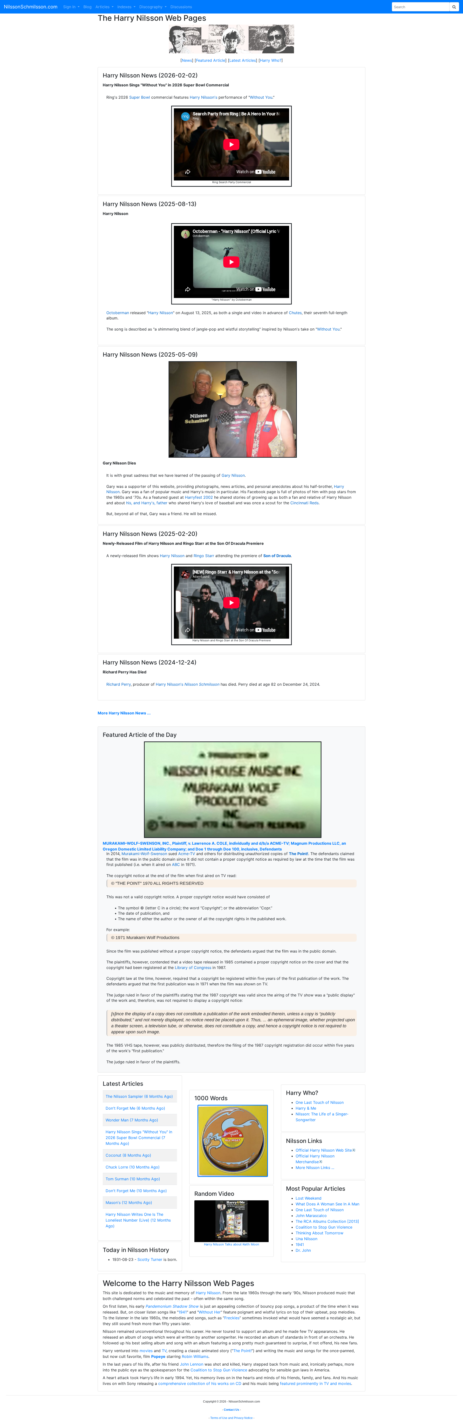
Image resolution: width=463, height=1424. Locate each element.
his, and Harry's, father (146, 502)
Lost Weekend (308, 1198)
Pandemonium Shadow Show (172, 1306)
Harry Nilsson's (203, 97)
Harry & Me (306, 1108)
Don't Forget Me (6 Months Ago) (135, 1108)
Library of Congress (193, 967)
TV (164, 1350)
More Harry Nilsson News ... (124, 713)
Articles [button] (103, 6)
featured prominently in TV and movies (315, 1383)
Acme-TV (186, 853)
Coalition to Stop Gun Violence (324, 1227)
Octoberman (117, 312)
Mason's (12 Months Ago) (129, 1202)
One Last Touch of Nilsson (320, 1102)
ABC (176, 864)
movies (146, 1350)
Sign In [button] (70, 6)
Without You (261, 97)
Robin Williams (195, 1356)
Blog (87, 6)
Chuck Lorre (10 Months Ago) (133, 1167)
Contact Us (231, 1409)
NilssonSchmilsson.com (30, 7)
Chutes (295, 312)
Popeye (158, 1356)
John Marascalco (311, 1215)
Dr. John (303, 1250)
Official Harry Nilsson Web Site (324, 1150)
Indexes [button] (125, 6)
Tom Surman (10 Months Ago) (133, 1178)
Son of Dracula (277, 555)
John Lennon (191, 1364)
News (187, 60)
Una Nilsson (306, 1238)
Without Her (210, 1312)
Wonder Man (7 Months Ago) (132, 1120)
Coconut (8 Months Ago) (128, 1155)
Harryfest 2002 (199, 497)
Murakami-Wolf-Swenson (144, 853)
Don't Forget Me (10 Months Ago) (136, 1190)
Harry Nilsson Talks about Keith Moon (231, 1244)
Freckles (231, 1317)
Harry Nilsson (160, 312)
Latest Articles (242, 60)
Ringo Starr (204, 555)
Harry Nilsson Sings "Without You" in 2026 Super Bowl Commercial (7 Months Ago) (139, 1137)
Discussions (181, 6)
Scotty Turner (149, 1259)
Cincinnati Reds (304, 502)
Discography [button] (151, 6)
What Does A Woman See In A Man (327, 1204)
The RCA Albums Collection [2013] (327, 1221)
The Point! (298, 853)
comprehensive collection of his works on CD (199, 1383)
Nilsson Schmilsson (201, 684)
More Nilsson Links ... (315, 1167)
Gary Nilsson (233, 475)
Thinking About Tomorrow (319, 1232)
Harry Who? (270, 60)
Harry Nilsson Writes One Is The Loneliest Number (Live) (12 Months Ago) (138, 1220)
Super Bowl (139, 97)
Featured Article (210, 60)
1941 (300, 1244)
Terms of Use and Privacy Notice (231, 1418)
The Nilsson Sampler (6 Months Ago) (139, 1096)
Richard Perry (118, 684)
